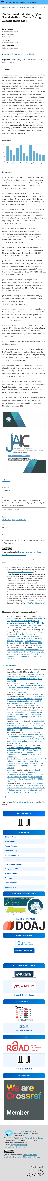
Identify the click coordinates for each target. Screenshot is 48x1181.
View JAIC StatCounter (24, 1030)
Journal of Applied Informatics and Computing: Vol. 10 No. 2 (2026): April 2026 (26, 741)
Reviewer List (10, 841)
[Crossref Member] (24, 1119)
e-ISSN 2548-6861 (24, 813)
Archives (12, 7)
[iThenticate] (24, 978)
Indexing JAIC (10, 887)
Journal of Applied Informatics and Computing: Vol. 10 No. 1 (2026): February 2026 (25, 779)
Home (4, 7)
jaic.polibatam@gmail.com (15, 1147)
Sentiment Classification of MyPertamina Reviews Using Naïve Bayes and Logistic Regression (26, 674)
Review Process (11, 846)
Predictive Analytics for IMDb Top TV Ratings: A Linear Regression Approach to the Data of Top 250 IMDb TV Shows (26, 621)
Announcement (11, 882)
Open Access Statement (14, 864)
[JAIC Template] (24, 946)
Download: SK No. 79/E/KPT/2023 (24, 919)
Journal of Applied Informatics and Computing (21, 2)
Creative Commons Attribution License (20, 572)
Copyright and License (13, 869)
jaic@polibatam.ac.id (18, 1145)
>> (11, 797)
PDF (6, 480)
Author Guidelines (12, 855)
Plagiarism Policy (11, 873)
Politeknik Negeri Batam (34, 1138)
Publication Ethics (12, 860)
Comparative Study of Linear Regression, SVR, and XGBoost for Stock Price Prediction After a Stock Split (26, 686)
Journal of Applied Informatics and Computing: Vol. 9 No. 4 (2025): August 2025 (25, 678)
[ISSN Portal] (24, 1051)
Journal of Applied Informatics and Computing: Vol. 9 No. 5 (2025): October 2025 (24, 716)
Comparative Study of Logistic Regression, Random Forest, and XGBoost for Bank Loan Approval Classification (26, 723)
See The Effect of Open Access (34, 603)
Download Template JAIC (24, 950)
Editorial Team (10, 837)
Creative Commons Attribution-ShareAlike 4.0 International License (22, 1156)
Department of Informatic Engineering (25, 1132)
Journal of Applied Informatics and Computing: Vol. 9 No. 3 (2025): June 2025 (24, 791)
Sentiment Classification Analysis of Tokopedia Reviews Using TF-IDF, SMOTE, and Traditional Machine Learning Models (24, 750)
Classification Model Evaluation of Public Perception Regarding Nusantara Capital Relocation (26, 761)
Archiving (8, 878)
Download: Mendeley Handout (24, 995)
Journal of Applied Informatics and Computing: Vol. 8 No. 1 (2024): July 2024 (24, 626)
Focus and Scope (11, 851)
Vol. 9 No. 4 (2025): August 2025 (27, 7)
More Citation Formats (11, 509)
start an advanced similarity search (26, 802)
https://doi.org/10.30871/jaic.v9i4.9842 (20, 54)
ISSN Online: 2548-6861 (24, 1069)
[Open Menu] (2, 2)
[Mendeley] (24, 990)
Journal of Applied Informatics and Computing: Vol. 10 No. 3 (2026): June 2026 (25, 656)
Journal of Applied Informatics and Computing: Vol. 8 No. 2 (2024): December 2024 (24, 642)
